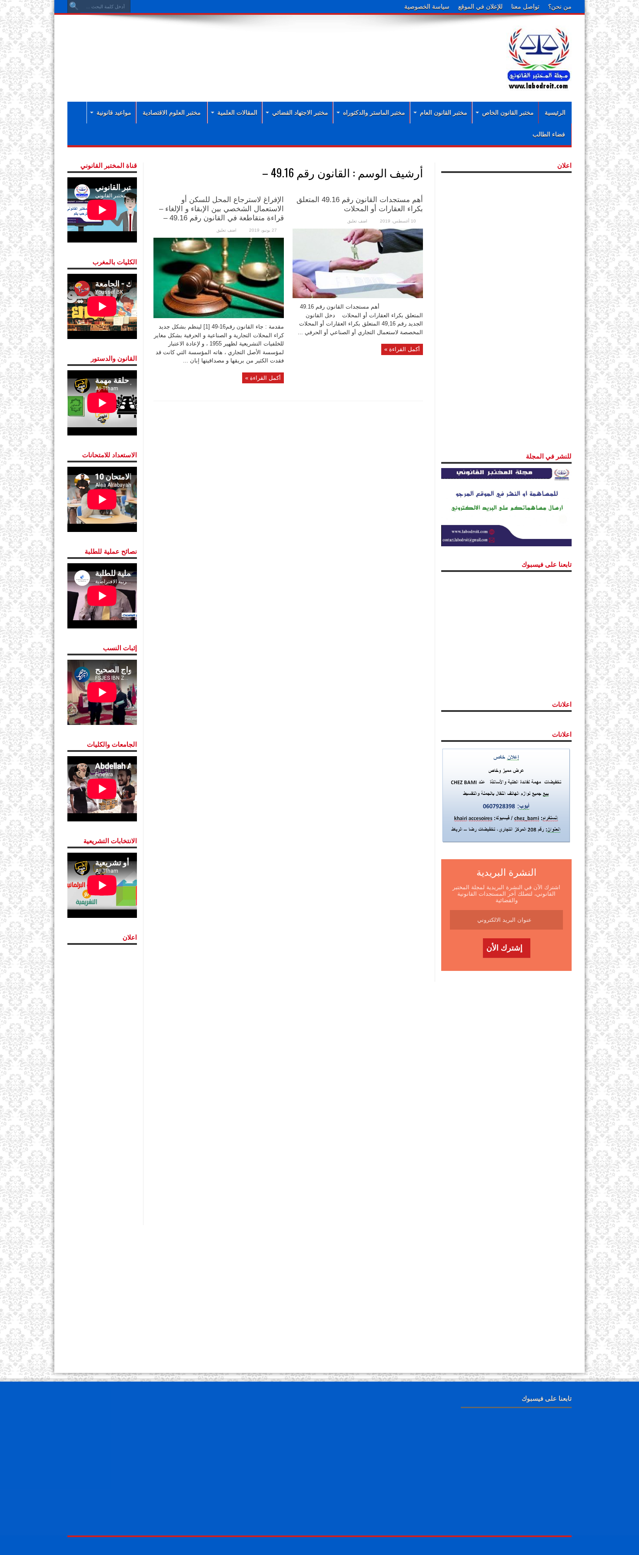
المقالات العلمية (237, 112)
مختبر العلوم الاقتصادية (172, 112)
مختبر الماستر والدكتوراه (374, 112)
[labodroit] (539, 56)
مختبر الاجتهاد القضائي (300, 112)
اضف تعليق (357, 221)
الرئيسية (555, 112)
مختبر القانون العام (443, 112)
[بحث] (73, 6)
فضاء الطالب (548, 134)
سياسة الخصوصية (426, 6)
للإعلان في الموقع (480, 6)
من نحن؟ (560, 6)
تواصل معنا (525, 6)
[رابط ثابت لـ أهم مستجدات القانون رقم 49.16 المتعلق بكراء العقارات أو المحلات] (358, 262)
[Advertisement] (263, 48)
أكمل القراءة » (402, 349)
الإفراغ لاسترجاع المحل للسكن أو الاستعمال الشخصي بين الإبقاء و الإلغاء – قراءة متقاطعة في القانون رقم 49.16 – (221, 209)
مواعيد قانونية (114, 112)
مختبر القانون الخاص (508, 112)
